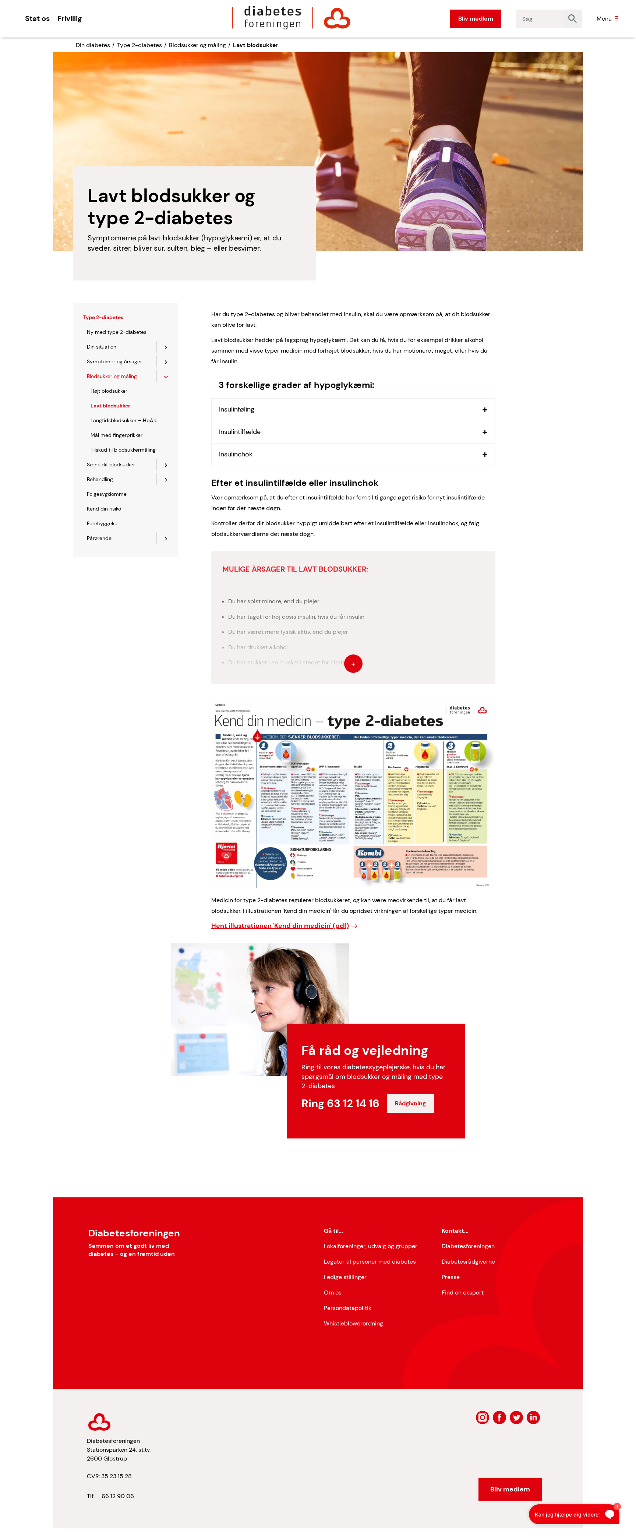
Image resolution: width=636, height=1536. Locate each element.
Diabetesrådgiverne (468, 1261)
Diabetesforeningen (468, 1246)
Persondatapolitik (347, 1308)
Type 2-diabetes (139, 45)
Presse (451, 1277)
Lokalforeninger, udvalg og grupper (370, 1246)
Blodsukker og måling (197, 45)
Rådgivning (410, 1103)
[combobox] (540, 19)
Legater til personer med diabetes (370, 1261)
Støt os (37, 18)
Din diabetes (93, 45)
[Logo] (291, 17)
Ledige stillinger (345, 1277)
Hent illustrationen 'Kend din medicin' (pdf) (280, 925)
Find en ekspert (463, 1292)
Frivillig (69, 18)
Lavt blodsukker (255, 45)
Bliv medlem (475, 18)
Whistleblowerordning (353, 1323)
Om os (333, 1292)
